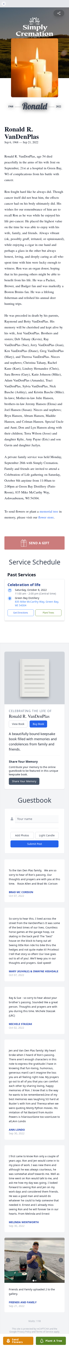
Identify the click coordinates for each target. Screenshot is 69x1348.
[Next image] (61, 1260)
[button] (34, 1260)
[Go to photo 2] (35, 1280)
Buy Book (38, 724)
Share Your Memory (24, 781)
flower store (46, 517)
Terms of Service (44, 1331)
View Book (18, 724)
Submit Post (34, 844)
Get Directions (20, 612)
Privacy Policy (24, 1331)
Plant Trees (48, 612)
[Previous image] (8, 1260)
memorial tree (49, 511)
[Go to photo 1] (33, 1281)
